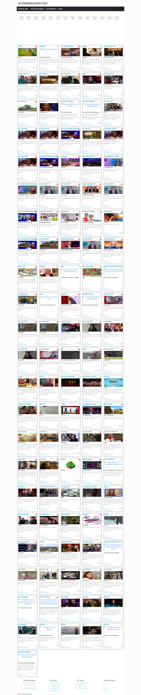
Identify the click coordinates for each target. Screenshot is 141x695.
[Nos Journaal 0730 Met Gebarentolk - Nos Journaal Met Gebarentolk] (70, 134)
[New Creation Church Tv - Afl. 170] (92, 162)
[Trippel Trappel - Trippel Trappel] (70, 217)
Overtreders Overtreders (67, 101)
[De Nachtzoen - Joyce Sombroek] (49, 107)
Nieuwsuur (107, 597)
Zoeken (60, 9)
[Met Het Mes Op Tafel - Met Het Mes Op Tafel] (113, 52)
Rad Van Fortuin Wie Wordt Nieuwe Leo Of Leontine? (113, 267)
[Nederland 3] (100, 46)
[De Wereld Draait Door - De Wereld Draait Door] (70, 547)
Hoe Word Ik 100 (44, 569)
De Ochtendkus (108, 211)
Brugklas (106, 487)
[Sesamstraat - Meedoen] (70, 162)
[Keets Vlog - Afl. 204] (113, 382)
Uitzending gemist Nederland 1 (30, 683)
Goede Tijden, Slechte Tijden (90, 487)
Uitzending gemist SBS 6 (83, 685)
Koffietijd (42, 266)
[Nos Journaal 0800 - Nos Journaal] (113, 190)
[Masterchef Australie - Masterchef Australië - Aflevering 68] (92, 298)
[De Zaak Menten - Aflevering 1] (113, 575)
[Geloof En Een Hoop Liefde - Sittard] (113, 437)
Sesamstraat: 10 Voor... (88, 266)
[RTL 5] (57, 74)
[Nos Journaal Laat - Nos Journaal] (70, 79)
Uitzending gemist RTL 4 (56, 683)
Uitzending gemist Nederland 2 (30, 685)
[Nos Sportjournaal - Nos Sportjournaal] (49, 520)
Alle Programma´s (51, 9)
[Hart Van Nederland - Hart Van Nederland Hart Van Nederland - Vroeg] (113, 463)
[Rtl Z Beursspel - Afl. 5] (27, 630)
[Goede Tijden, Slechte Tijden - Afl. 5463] (92, 492)
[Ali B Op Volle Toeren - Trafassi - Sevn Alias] (27, 79)
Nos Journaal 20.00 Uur (24, 542)
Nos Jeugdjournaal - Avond (89, 404)
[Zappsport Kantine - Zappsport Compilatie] (70, 327)
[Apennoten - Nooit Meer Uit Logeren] (70, 300)
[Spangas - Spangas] (92, 52)
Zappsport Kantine (65, 321)
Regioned (63, 459)
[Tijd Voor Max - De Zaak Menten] (27, 465)
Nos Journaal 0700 (22, 156)
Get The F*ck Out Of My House (47, 487)
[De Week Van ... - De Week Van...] (27, 272)
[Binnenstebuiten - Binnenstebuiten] (70, 520)
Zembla (63, 569)
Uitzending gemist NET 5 (83, 683)
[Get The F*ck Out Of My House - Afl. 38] (49, 492)
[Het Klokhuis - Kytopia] (49, 437)
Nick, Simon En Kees (88, 542)
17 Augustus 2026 (72, 18)
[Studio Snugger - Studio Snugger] (113, 327)
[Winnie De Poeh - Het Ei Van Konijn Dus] (113, 410)
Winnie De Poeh (108, 404)
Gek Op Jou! (43, 459)
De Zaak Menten (108, 569)
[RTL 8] (122, 74)
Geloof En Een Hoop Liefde (111, 432)
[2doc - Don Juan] (92, 630)
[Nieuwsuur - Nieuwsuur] (113, 603)
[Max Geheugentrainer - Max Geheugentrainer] (113, 245)
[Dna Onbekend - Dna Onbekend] (92, 575)
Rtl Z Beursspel (22, 624)
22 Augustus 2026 (36, 18)
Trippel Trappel (65, 211)
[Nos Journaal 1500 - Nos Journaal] (27, 355)
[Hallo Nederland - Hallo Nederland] (27, 437)
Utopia (41, 294)
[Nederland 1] (36, 46)
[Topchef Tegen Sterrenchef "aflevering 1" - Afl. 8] (70, 382)
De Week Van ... (22, 266)
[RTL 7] (36, 625)
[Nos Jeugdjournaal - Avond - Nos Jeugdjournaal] (92, 410)
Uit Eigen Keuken (65, 487)
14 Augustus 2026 (94, 18)
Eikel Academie (43, 74)
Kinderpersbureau (87, 459)
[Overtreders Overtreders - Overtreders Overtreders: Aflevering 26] (92, 105)
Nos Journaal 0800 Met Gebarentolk (27, 211)
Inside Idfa (85, 597)
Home (106, 683)
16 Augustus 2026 (80, 18)
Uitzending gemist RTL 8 (56, 690)
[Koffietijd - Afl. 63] (49, 272)
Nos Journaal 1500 (22, 349)
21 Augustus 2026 (43, 18)
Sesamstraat (64, 156)
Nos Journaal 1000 (87, 239)
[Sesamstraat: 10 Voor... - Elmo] (92, 272)
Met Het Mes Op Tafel (109, 46)
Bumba (20, 46)
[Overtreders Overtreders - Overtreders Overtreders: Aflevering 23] (27, 655)
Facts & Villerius (22, 569)
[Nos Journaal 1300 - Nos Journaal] (27, 327)
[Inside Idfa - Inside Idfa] (92, 603)
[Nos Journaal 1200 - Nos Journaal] (113, 300)
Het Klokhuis (43, 432)
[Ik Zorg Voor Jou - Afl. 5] (113, 107)
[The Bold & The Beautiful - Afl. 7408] (27, 410)
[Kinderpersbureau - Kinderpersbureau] (92, 465)
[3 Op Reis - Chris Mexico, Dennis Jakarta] (49, 547)
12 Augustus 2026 (109, 18)
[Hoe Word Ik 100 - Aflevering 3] (49, 575)
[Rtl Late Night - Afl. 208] (70, 603)
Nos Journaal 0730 (44, 129)
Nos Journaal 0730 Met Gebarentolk (70, 129)
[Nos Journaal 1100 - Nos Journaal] (27, 300)
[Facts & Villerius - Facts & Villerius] (27, 575)
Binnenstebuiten (65, 514)
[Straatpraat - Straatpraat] (92, 520)
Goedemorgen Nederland (110, 129)
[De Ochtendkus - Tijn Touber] (113, 217)
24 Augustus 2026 (21, 18)
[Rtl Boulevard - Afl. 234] (27, 492)
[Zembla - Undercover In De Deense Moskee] (70, 575)
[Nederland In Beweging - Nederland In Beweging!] (92, 217)
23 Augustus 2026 (28, 18)
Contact (106, 685)
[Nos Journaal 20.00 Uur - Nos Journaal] (27, 547)
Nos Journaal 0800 (108, 184)
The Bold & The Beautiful (24, 404)
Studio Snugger (108, 321)
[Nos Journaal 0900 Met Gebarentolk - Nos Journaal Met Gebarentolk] (27, 245)
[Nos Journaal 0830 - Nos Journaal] (49, 190)
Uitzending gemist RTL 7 (56, 688)
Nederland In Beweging (89, 211)
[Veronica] (79, 101)
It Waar (84, 349)
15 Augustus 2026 (87, 18)
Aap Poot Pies (86, 129)
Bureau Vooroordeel (23, 514)
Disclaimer (107, 688)
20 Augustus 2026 (50, 18)
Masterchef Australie (88, 294)
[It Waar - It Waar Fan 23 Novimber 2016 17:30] (92, 355)
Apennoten (64, 294)
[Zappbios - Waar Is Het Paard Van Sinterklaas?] (27, 382)
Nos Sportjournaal (44, 514)
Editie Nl (42, 404)
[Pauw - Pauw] (92, 79)
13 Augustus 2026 (102, 18)
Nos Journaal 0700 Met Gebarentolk (49, 156)
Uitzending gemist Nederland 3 (30, 688)
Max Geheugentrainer (109, 239)
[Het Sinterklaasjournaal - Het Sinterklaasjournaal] (70, 52)
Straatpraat (85, 514)
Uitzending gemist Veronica (83, 688)
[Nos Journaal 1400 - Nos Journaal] (92, 327)
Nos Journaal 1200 (108, 294)
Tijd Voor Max (21, 459)
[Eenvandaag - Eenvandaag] (70, 437)
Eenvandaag (64, 432)
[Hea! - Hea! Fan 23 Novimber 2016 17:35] (70, 355)
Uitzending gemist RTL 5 (56, 685)
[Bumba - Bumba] (27, 52)
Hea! (62, 349)
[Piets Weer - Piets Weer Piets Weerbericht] (49, 628)
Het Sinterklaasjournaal (67, 46)
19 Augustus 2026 (58, 18)
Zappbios (20, 377)
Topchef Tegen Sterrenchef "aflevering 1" (67, 377)
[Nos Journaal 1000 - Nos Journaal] (92, 245)
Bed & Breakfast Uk (109, 74)
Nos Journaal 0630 (22, 129)
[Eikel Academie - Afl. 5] (49, 79)
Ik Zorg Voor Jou (108, 101)
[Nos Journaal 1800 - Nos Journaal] (92, 437)
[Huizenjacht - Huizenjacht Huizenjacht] (49, 49)
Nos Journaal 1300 (22, 321)
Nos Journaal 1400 (87, 321)
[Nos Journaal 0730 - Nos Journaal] (49, 134)
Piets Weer (42, 624)
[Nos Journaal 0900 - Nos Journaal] (49, 245)
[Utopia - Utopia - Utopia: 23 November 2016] (49, 298)
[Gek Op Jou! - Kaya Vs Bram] (49, 465)
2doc (84, 624)
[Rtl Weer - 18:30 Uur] (70, 410)
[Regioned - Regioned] (70, 465)
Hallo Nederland (22, 432)
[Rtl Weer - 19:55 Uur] (113, 520)
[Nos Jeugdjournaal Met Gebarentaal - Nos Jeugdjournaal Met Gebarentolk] (27, 190)
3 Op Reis (42, 542)
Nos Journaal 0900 (44, 239)
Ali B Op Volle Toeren (23, 74)
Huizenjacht (43, 46)
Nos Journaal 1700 (108, 349)
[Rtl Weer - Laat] (70, 630)
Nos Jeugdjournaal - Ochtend (111, 156)
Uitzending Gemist (23, 9)
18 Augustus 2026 (65, 18)
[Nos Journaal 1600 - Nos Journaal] (49, 355)
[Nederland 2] (122, 46)
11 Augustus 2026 (116, 18)
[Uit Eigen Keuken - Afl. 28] (70, 492)
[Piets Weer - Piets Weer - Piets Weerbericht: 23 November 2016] (113, 628)
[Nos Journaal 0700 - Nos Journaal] (27, 162)
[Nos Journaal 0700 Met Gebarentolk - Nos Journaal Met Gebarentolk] (49, 162)
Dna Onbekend (86, 569)
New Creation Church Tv (89, 156)
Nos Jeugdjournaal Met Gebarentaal (27, 184)
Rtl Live (41, 377)
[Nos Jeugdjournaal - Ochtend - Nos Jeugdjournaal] (113, 162)
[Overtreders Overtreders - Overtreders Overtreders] (70, 105)
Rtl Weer (63, 404)
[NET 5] (57, 597)
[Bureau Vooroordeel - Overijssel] (27, 520)
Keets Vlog (106, 377)
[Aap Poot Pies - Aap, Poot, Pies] (92, 134)
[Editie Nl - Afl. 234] (49, 410)
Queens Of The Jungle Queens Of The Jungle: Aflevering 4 (112, 542)
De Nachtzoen (43, 101)
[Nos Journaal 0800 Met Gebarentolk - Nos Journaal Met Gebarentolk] (27, 217)
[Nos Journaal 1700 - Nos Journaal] (113, 355)
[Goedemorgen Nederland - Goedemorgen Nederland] (113, 134)
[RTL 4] (122, 101)
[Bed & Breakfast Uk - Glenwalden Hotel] (113, 79)
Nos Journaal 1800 (87, 432)
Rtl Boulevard (21, 487)
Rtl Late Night (64, 597)
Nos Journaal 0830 (44, 184)
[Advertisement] (67, 32)
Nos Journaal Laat (65, 74)
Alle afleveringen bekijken (22, 69)
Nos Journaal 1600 (44, 349)
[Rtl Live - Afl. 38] (49, 382)
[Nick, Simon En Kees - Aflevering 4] (92, 547)
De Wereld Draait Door (67, 542)
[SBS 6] (57, 46)
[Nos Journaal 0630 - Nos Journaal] (27, 134)
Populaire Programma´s (37, 9)
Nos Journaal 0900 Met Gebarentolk (27, 239)
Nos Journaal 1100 (22, 294)
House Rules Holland (45, 597)
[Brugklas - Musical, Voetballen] (113, 492)
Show (62, 266)
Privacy (106, 690)
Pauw (84, 74)
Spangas (85, 46)
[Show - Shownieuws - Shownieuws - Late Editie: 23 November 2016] (70, 270)
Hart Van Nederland (109, 459)
